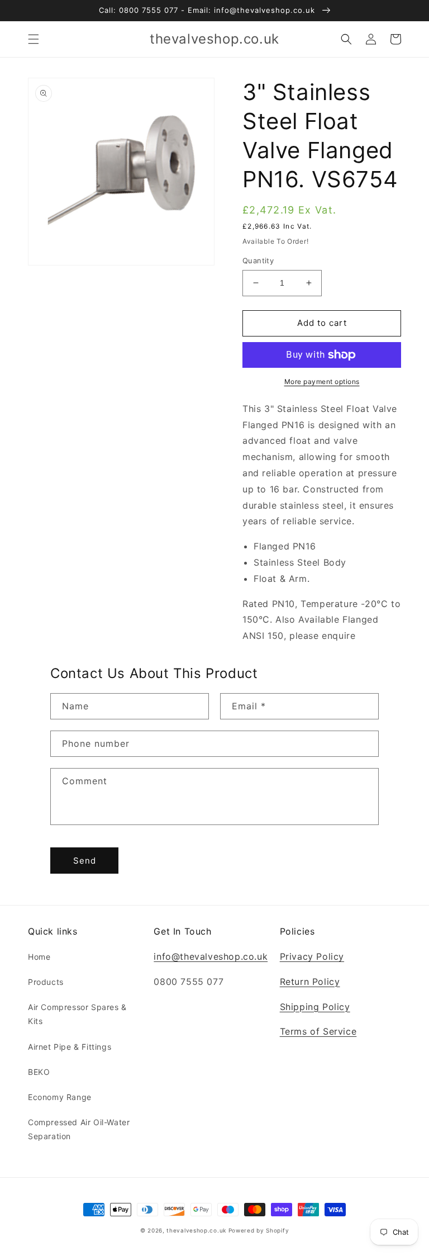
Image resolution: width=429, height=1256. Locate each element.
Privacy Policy (312, 956)
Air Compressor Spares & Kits (77, 1014)
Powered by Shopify (258, 1230)
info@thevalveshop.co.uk (211, 956)
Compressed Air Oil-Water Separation (79, 1129)
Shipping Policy (315, 1006)
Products (46, 982)
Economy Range (60, 1097)
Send (84, 860)
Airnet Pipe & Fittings (69, 1046)
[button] (33, 39)
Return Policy (310, 981)
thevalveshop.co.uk (196, 1230)
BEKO (39, 1072)
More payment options (322, 381)
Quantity (258, 260)
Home (39, 956)
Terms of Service (318, 1031)
